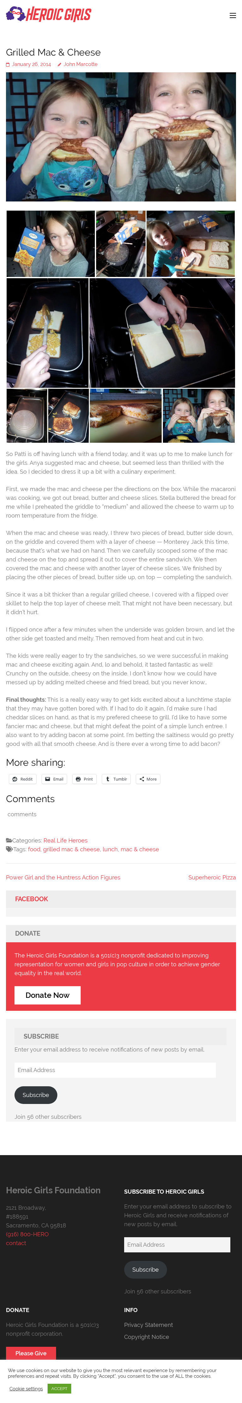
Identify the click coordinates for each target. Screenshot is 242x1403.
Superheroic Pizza (212, 877)
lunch (110, 849)
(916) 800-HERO (27, 1234)
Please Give (31, 1353)
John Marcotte (80, 64)
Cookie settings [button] (26, 1388)
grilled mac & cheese (71, 849)
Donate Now (48, 995)
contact (16, 1243)
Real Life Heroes (65, 840)
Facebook (31, 899)
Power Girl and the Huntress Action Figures (63, 877)
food (34, 849)
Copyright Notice (146, 1337)
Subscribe (36, 1095)
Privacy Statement (148, 1325)
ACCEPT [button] (59, 1388)
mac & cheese (140, 849)
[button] (50, 244)
